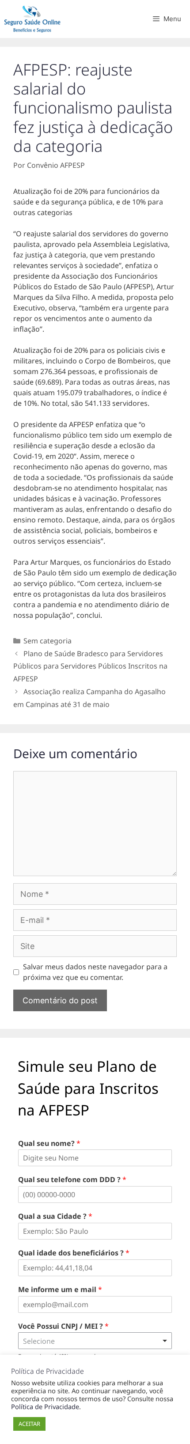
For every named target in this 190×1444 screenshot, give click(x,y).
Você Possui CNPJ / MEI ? (63, 1326)
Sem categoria (47, 641)
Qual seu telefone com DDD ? (72, 1179)
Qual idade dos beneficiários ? (73, 1253)
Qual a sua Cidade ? (55, 1216)
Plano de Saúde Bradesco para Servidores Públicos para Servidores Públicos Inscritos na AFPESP (90, 666)
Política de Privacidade (45, 1406)
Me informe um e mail (60, 1289)
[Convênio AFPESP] (35, 19)
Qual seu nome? (49, 1143)
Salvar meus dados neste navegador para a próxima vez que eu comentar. (95, 972)
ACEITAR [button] (29, 1424)
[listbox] (95, 1340)
